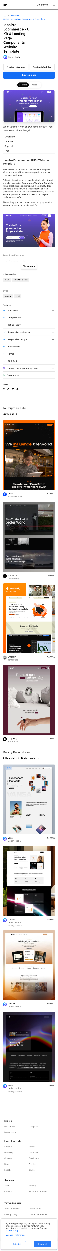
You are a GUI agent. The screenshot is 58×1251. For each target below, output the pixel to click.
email (47, 202)
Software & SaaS (21, 280)
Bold (18, 296)
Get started (42, 4)
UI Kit (7, 280)
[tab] (29, 136)
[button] (54, 4)
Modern (8, 296)
